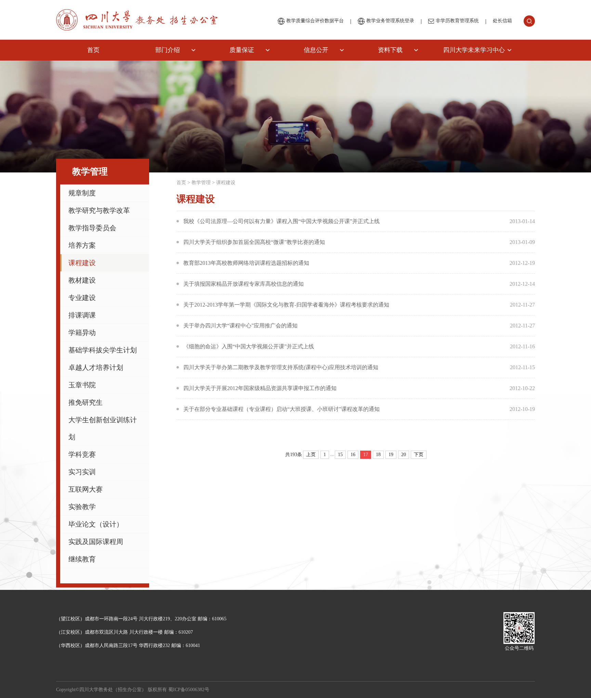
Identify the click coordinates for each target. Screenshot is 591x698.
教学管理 (201, 182)
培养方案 (82, 245)
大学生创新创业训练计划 (102, 428)
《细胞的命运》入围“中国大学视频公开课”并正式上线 (248, 346)
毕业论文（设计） (95, 524)
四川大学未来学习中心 (474, 50)
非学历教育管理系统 (457, 20)
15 (340, 454)
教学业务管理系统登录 (390, 20)
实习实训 (82, 472)
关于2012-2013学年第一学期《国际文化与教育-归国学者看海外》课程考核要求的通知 (286, 305)
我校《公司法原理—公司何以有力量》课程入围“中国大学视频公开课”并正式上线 (281, 221)
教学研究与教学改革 (99, 210)
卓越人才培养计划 (95, 367)
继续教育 (82, 559)
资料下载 (390, 50)
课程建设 (82, 263)
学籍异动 (82, 332)
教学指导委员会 (92, 228)
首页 (93, 50)
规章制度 (82, 193)
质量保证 (241, 50)
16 (353, 454)
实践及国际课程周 (95, 541)
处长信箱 (502, 20)
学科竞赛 (82, 454)
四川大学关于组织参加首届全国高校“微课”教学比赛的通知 (254, 242)
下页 (418, 454)
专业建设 (82, 297)
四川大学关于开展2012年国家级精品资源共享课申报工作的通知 (260, 388)
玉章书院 (82, 385)
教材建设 (82, 280)
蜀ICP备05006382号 (188, 689)
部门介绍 (167, 50)
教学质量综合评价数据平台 (315, 20)
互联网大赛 (85, 489)
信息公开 (316, 50)
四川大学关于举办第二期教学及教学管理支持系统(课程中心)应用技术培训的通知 (280, 367)
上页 (311, 454)
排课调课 (82, 315)
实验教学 (82, 506)
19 (391, 454)
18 (378, 454)
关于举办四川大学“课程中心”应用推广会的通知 (240, 325)
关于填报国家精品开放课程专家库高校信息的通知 (243, 284)
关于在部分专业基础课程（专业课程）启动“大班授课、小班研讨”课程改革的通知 (281, 409)
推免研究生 (85, 402)
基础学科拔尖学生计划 (102, 350)
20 (403, 454)
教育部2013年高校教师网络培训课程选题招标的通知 (246, 263)
